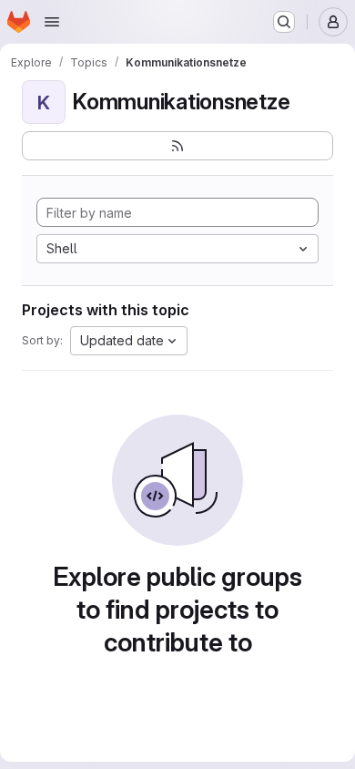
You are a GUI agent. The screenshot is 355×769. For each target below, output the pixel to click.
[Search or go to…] (284, 22)
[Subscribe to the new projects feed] (177, 145)
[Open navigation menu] (51, 21)
